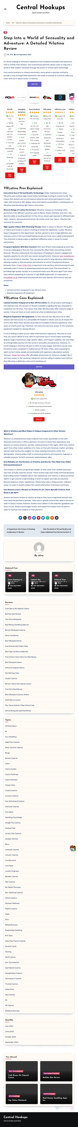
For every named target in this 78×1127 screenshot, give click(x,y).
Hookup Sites (10, 828)
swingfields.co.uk (10, 278)
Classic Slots (10, 785)
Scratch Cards (10, 946)
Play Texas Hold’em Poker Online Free (19, 705)
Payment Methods (12, 903)
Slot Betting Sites (12, 673)
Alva (11, 54)
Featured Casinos (12, 807)
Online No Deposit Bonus (14, 668)
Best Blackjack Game (13, 662)
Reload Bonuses (11, 925)
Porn (7, 919)
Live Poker (9, 866)
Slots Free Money (11, 635)
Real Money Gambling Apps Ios (17, 625)
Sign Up (21, 170)
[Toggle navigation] (5, 9)
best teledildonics (67, 256)
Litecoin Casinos (11, 855)
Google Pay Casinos (13, 823)
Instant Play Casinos (13, 833)
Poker (7, 914)
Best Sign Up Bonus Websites (16, 652)
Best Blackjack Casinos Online (17, 695)
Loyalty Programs (12, 871)
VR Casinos (9, 1005)
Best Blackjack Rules (13, 641)
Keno (7, 844)
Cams (7, 764)
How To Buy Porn (25, 265)
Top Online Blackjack (13, 619)
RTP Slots (9, 936)
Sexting (8, 952)
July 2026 (9, 1026)
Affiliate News (11, 726)
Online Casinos (11, 898)
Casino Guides (10, 769)
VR (5, 32)
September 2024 (11, 1042)
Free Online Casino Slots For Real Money (20, 657)
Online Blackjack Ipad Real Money (18, 711)
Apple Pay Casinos (12, 742)
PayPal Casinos (11, 909)
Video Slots (9, 989)
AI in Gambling (10, 737)
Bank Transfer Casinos (14, 747)
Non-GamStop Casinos (14, 893)
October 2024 (10, 1037)
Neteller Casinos (11, 876)
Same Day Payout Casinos (15, 941)
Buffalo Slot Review (13, 614)
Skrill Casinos (10, 957)
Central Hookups (40, 8)
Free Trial (9, 175)
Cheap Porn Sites (18, 355)
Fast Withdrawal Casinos (14, 801)
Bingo (7, 753)
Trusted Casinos (11, 984)
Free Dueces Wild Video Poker (16, 646)
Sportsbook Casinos (13, 968)
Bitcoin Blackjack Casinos (15, 630)
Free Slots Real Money (13, 689)
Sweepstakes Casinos (13, 973)
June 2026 (9, 1032)
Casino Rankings (11, 774)
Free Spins (9, 812)
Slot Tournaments (12, 962)
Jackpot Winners (11, 839)
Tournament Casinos (13, 979)
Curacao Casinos (11, 796)
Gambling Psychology (13, 817)
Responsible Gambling (13, 930)
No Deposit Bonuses (13, 887)
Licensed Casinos (12, 850)
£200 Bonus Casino (13, 700)
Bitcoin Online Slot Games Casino (18, 684)
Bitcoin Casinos (11, 758)
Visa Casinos (10, 995)
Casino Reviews (11, 780)
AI (6, 731)
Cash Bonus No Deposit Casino (17, 609)
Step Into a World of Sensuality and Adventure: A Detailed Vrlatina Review (39, 43)
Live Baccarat (10, 860)
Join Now (60, 159)
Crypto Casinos (11, 678)
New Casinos (10, 882)
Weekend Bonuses (12, 1011)
